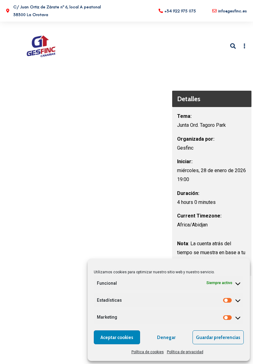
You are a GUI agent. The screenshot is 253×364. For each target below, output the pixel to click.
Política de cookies (147, 352)
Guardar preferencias (218, 337)
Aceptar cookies (117, 337)
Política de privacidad (185, 352)
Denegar (166, 337)
